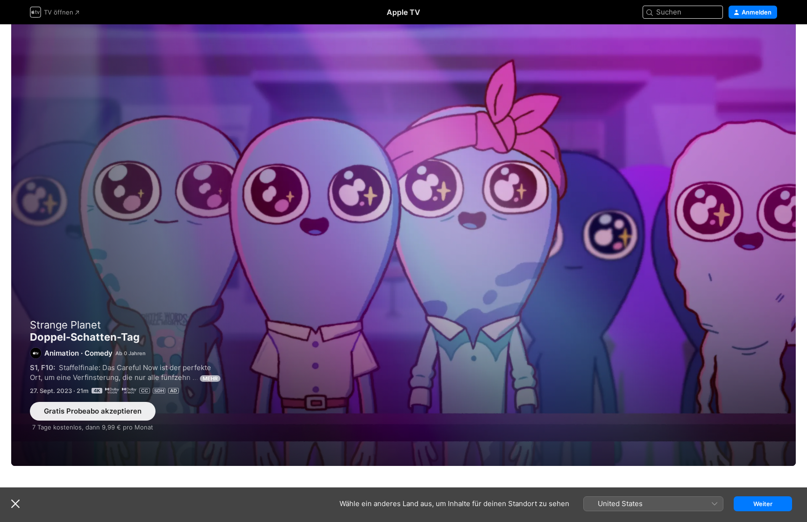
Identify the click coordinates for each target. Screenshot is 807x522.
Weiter (762, 504)
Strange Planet (65, 325)
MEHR (210, 378)
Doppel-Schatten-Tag (403, 245)
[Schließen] (15, 504)
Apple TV (403, 12)
